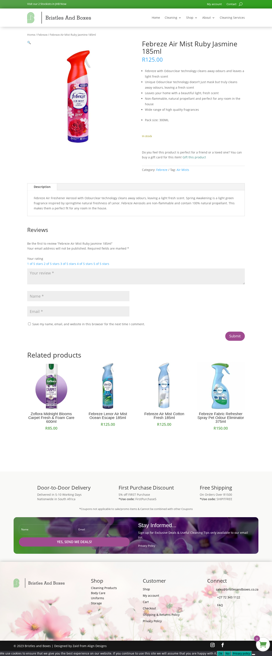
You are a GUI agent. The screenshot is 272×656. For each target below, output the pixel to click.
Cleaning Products (104, 588)
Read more (164, 433)
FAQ (220, 605)
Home (156, 18)
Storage (96, 603)
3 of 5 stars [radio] (68, 264)
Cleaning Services (232, 18)
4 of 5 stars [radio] (85, 264)
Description (42, 187)
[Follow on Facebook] (222, 645)
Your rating (35, 259)
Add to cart (162, 144)
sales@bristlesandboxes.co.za (237, 589)
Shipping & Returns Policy (161, 615)
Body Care (98, 593)
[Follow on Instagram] (212, 645)
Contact (232, 4)
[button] (29, 42)
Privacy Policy (146, 546)
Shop (189, 18)
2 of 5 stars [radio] (52, 264)
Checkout (149, 608)
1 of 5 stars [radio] (35, 264)
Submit (235, 336)
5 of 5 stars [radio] (101, 264)
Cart (146, 602)
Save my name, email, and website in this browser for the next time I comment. (88, 324)
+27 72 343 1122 (228, 597)
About (206, 18)
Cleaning (171, 18)
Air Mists (183, 170)
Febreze (42, 35)
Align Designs (97, 646)
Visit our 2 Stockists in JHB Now (46, 4)
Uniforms (97, 598)
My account (214, 4)
